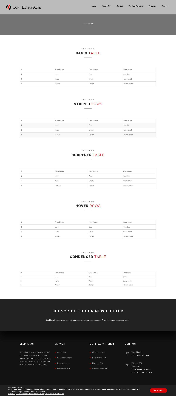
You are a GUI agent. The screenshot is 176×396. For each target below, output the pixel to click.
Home (93, 6)
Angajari (152, 6)
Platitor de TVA (97, 363)
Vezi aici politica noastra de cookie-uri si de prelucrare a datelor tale (36, 394)
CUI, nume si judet (98, 352)
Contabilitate (62, 352)
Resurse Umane (63, 363)
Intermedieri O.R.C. (64, 369)
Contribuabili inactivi (99, 358)
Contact (165, 6)
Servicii (120, 6)
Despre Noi (106, 6)
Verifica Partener (135, 6)
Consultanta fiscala (64, 358)
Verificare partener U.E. (100, 369)
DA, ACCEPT (158, 390)
